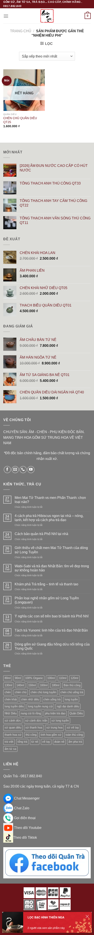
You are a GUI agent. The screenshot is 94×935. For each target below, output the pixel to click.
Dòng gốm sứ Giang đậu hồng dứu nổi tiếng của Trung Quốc (52, 646)
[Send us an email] (15, 469)
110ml (62, 678)
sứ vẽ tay (73, 727)
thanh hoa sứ (13, 734)
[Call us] (23, 469)
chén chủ (20, 692)
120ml (74, 678)
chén (8, 692)
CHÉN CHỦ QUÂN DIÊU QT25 (20, 120)
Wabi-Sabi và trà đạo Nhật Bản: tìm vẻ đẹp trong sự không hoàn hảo (52, 568)
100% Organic (34, 678)
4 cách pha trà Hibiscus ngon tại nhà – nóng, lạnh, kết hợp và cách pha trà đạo (49, 518)
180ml (55, 685)
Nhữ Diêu (11, 713)
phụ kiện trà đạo (55, 713)
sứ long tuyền (60, 720)
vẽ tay (46, 741)
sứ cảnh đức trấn (36, 720)
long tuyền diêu (14, 706)
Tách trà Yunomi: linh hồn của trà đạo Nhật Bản (51, 630)
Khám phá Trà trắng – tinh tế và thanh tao (46, 584)
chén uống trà (52, 699)
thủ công (31, 734)
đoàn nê (59, 741)
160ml (44, 685)
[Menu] (6, 16)
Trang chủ (20, 31)
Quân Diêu (76, 713)
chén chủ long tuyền (43, 692)
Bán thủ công (72, 685)
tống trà (22, 741)
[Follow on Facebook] (7, 469)
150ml (32, 685)
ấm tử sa (10, 748)
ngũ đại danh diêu (68, 706)
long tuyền (71, 699)
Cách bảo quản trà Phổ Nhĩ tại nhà (41, 534)
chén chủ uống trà (71, 692)
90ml (18, 678)
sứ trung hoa (54, 727)
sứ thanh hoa (33, 727)
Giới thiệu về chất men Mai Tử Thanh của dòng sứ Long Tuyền (51, 550)
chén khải (11, 699)
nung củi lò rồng (31, 713)
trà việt (9, 741)
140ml (20, 685)
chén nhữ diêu (30, 699)
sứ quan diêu (13, 727)
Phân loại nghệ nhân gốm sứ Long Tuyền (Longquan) (47, 600)
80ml (8, 678)
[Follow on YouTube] (31, 469)
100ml (51, 678)
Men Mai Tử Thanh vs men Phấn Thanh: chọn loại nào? (50, 500)
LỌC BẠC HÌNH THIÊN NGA (46, 917)
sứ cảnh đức (13, 720)
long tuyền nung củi (40, 706)
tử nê (34, 741)
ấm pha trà (75, 741)
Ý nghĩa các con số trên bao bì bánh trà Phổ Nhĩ (52, 616)
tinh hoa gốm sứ (51, 734)
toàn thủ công (74, 734)
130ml (8, 685)
